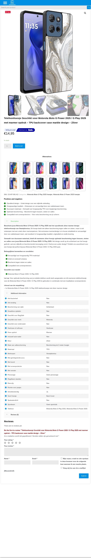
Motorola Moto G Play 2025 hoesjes (39, 194)
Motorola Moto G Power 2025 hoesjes (66, 194)
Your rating (8, 440)
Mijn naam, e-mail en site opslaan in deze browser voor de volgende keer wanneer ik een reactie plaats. (74, 461)
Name (6, 458)
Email (34, 458)
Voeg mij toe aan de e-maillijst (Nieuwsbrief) (45, 469)
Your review (9, 446)
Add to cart (19, 146)
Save (8, 12)
